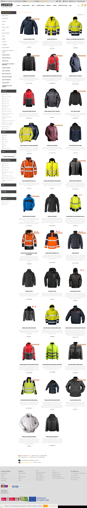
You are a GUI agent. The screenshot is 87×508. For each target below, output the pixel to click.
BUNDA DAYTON (29, 291)
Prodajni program (26, 5)
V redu (45, 506)
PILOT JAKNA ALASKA (75, 111)
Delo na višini (3, 475)
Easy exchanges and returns (27, 462)
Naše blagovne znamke (56, 474)
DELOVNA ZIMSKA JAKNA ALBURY (75, 364)
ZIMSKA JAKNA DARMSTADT (75, 181)
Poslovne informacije (40, 476)
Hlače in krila (5, 15)
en (60, 1)
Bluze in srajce (5, 27)
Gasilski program (4, 478)
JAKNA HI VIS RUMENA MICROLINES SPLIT (75, 39)
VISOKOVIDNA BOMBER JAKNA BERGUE (52, 181)
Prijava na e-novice (55, 472)
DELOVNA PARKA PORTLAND (75, 145)
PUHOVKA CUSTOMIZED (52, 145)
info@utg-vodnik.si (43, 1)
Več (75, 98)
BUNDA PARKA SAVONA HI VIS (52, 253)
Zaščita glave (3, 480)
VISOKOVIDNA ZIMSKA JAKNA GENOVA (29, 400)
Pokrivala (4, 42)
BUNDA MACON (75, 253)
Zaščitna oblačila (25, 12)
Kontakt (54, 5)
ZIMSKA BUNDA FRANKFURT (52, 436)
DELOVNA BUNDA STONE (29, 39)
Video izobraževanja (22, 473)
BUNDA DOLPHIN (52, 291)
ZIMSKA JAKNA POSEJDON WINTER (52, 400)
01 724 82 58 (30, 1)
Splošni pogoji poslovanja (40, 472)
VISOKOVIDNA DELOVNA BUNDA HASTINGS (29, 364)
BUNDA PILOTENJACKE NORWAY (29, 436)
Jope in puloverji (6, 33)
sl (57, 1)
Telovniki (4, 21)
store (30, 455)
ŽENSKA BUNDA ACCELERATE (29, 216)
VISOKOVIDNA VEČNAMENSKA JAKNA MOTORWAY (29, 253)
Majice (3, 30)
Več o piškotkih (52, 506)
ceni (83, 14)
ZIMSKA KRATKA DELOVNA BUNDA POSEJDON (75, 328)
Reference (48, 5)
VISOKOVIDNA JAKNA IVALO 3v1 (29, 181)
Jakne (3, 36)
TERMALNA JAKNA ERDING (29, 76)
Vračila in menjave (39, 479)
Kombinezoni (5, 18)
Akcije (33, 5)
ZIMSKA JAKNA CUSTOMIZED (75, 76)
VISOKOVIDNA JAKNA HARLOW (29, 111)
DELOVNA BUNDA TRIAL (75, 291)
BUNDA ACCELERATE (52, 216)
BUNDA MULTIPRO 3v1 (52, 39)
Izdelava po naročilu (63, 5)
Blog (70, 5)
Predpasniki (4, 44)
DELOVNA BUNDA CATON (75, 400)
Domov (18, 5)
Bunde (3, 39)
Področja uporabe (40, 5)
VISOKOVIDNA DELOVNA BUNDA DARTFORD (52, 364)
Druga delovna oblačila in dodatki (8, 51)
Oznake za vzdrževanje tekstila (58, 478)
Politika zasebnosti (39, 474)
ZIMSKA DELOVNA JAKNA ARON (29, 328)
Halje (3, 24)
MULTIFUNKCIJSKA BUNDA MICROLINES (52, 328)
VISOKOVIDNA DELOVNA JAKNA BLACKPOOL (52, 76)
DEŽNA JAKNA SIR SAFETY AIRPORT (52, 111)
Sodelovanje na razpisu (56, 476)
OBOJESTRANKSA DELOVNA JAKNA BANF (29, 145)
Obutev (2, 476)
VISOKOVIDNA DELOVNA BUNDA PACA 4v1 (75, 216)
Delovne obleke (5, 47)
